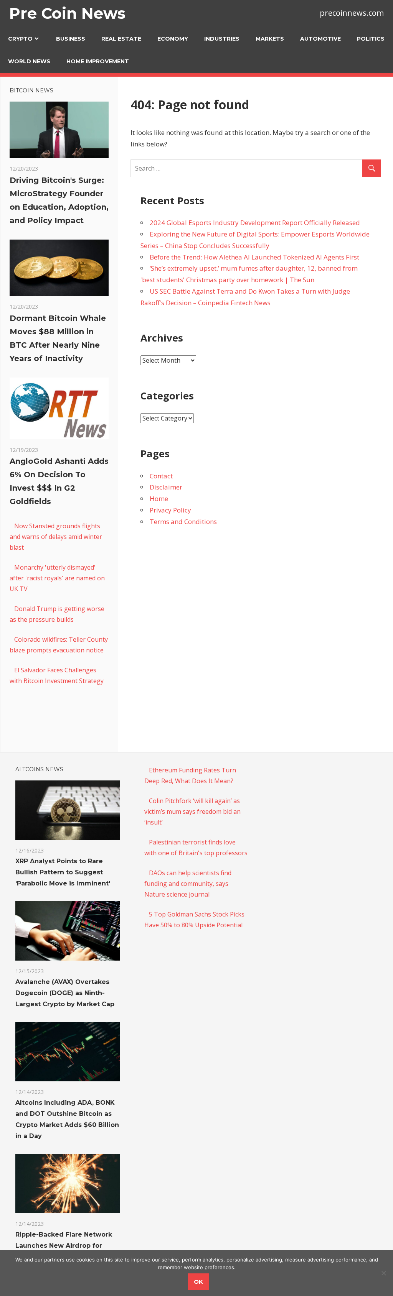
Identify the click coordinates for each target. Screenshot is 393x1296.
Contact (161, 475)
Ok (198, 1281)
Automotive (320, 38)
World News (29, 61)
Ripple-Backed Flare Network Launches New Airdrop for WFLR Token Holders (63, 1245)
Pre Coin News (67, 13)
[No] (383, 1273)
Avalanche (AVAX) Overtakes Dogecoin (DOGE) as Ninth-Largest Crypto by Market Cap (64, 993)
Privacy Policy (170, 510)
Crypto (20, 38)
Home (159, 498)
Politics (371, 38)
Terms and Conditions (183, 521)
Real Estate (121, 38)
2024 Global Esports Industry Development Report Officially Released (255, 222)
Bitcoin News (31, 90)
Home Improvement (97, 61)
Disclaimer (166, 487)
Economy (172, 38)
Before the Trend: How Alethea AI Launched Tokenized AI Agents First (254, 257)
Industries (221, 38)
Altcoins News (39, 769)
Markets (270, 38)
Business (70, 38)
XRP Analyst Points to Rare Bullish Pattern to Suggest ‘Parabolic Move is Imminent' (62, 872)
